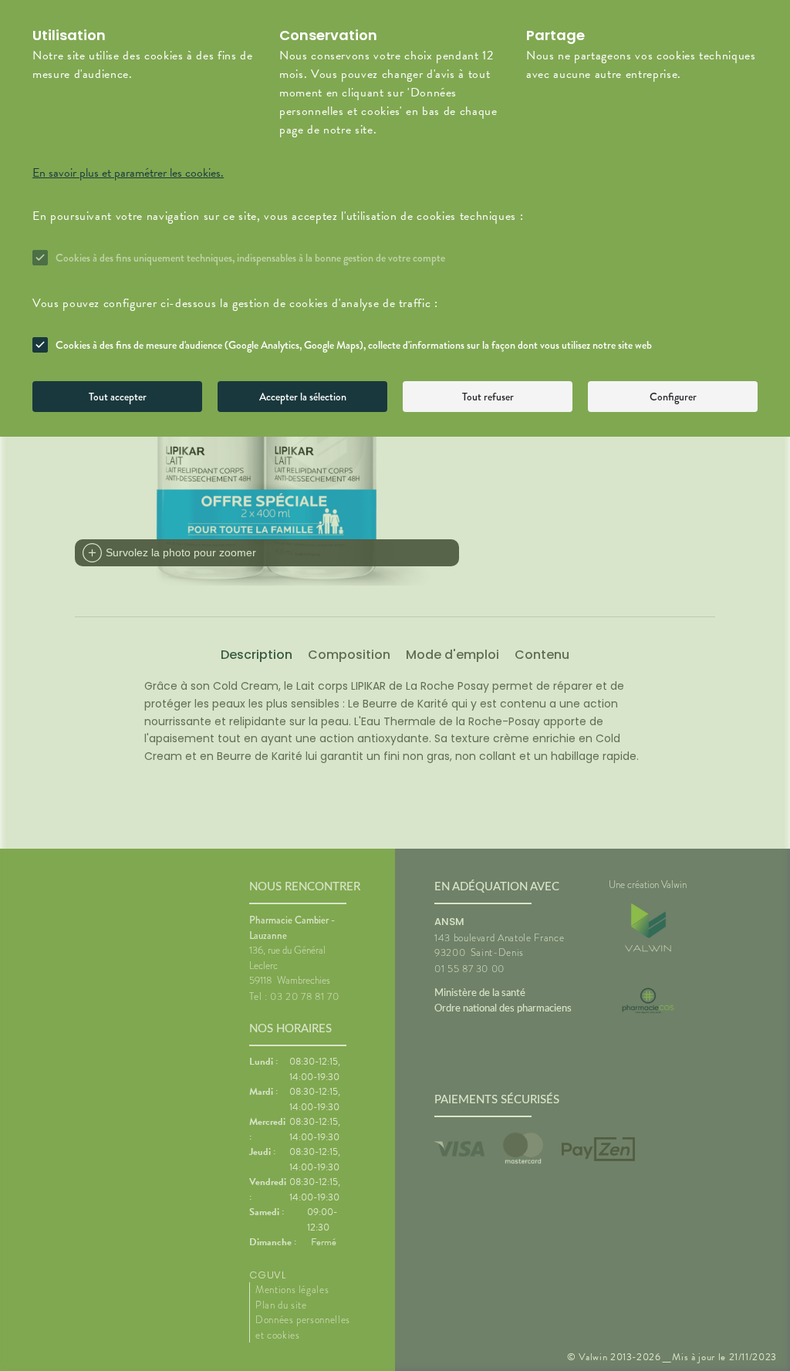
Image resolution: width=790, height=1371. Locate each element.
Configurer (673, 396)
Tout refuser (488, 396)
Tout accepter (118, 396)
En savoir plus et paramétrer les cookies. (128, 173)
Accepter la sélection (302, 396)
